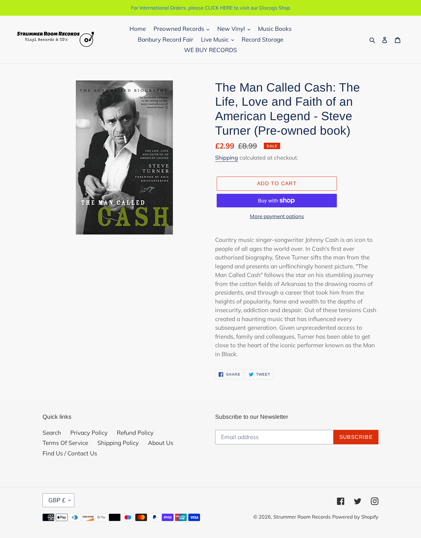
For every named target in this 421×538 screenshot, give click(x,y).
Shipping (226, 157)
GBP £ (56, 500)
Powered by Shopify (355, 517)
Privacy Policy (89, 432)
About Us (160, 442)
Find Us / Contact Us (70, 453)
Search (52, 432)
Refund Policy (135, 432)
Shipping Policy (118, 442)
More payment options (277, 216)
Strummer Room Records (302, 517)
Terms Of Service (65, 442)
